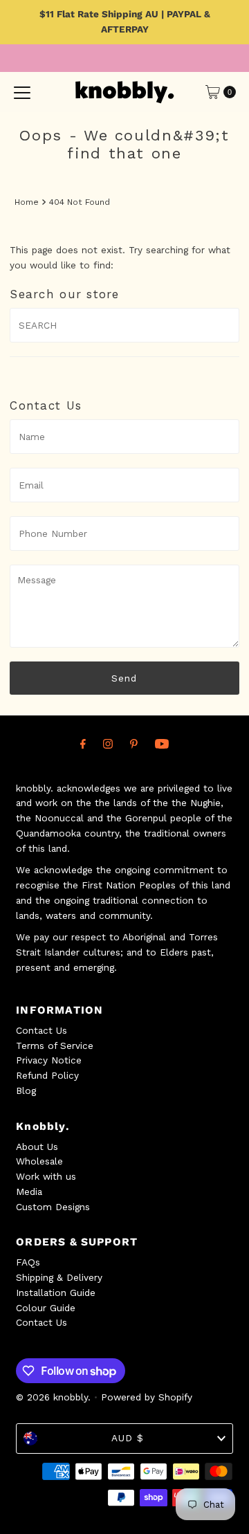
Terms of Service (54, 1045)
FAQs (28, 1262)
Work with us (46, 1176)
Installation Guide (55, 1292)
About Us (37, 1146)
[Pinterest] (134, 743)
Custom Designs (53, 1206)
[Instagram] (108, 743)
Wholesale (39, 1161)
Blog (26, 1090)
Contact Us (41, 1030)
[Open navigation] (22, 92)
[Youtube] (162, 743)
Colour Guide (45, 1307)
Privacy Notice (49, 1060)
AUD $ (127, 1437)
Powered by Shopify (146, 1397)
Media (29, 1191)
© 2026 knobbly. (53, 1397)
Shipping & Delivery (59, 1277)
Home (27, 202)
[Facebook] (83, 743)
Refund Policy (47, 1075)
